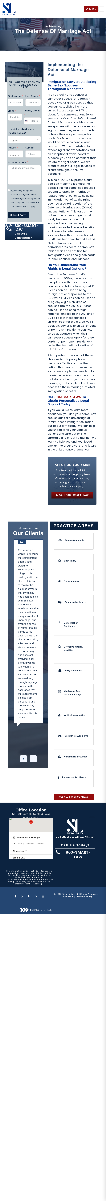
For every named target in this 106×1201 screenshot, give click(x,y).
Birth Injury (70, 561)
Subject (30, 147)
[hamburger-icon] (92, 816)
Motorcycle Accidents (76, 736)
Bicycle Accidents (74, 540)
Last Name (31, 96)
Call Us (92, 9)
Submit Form (18, 215)
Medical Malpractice (74, 715)
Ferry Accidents (73, 670)
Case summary (17, 162)
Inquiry (12, 147)
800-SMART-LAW (68, 397)
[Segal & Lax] (9, 9)
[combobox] (27, 121)
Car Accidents (72, 581)
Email (11, 110)
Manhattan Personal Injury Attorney (75, 837)
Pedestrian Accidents (74, 777)
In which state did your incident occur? (21, 131)
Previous (23, 758)
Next (33, 758)
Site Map (68, 896)
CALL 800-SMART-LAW (73, 495)
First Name (14, 96)
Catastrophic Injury (75, 602)
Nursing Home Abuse (76, 757)
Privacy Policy (84, 896)
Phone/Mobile (32, 110)
